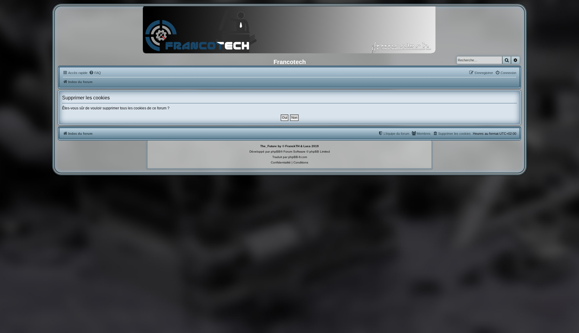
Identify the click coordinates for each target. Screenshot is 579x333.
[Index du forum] (289, 31)
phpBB (275, 151)
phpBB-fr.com (297, 157)
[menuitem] (95, 72)
